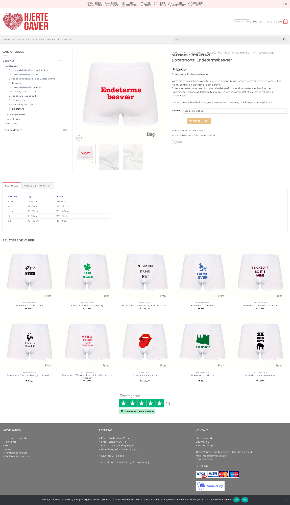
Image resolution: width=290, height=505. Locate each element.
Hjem (7, 39)
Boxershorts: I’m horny (202, 375)
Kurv (7, 445)
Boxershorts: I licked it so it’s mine (260, 305)
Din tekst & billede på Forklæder (25, 87)
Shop (184, 53)
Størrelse (176, 111)
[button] (257, 22)
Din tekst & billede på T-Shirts (23, 74)
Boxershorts (266, 53)
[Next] (161, 96)
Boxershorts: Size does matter (260, 375)
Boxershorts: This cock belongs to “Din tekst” (29, 375)
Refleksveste (15, 83)
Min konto (10, 441)
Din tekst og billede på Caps (23, 91)
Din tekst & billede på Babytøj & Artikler (28, 70)
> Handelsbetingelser (15, 452)
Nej (245, 499)
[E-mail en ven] (179, 142)
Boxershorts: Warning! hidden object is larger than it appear (87, 376)
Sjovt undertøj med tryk (240, 53)
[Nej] (285, 500)
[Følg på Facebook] (283, 4)
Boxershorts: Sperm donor (29, 305)
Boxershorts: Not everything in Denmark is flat (145, 305)
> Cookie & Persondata (16, 456)
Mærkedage (12, 123)
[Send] (284, 39)
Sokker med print (17, 100)
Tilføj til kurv (198, 121)
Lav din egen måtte (15, 114)
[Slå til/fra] (65, 61)
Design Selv (20, 39)
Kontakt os (65, 39)
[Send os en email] (286, 4)
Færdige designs (42, 39)
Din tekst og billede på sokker (23, 96)
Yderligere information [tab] (37, 186)
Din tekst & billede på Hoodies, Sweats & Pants (32, 78)
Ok (236, 499)
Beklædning (214, 53)
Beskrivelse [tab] (11, 186)
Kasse (8, 449)
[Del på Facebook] (174, 142)
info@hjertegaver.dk (213, 455)
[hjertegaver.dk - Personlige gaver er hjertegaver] (26, 22)
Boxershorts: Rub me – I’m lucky (87, 305)
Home (175, 53)
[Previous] (81, 96)
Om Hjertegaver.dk (16, 438)
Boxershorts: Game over (202, 305)
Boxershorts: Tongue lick (145, 375)
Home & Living (13, 119)
